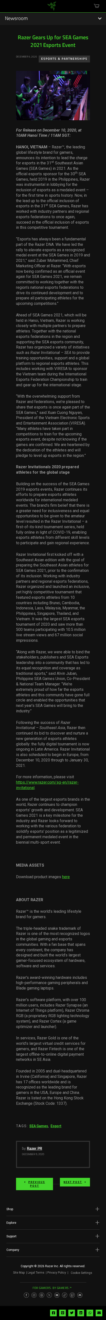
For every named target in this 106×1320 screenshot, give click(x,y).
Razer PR (34, 1149)
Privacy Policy (56, 1272)
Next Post (73, 1182)
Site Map (19, 1272)
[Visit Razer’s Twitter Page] (49, 1295)
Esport (56, 1126)
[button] (53, 1209)
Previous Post (36, 1184)
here (66, 876)
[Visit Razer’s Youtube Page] (56, 1295)
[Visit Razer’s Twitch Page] (72, 1295)
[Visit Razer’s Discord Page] (79, 1295)
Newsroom (16, 18)
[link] (52, 8)
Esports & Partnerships (64, 59)
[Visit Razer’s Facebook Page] (26, 1295)
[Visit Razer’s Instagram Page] (34, 1295)
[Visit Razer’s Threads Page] (41, 1295)
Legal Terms (36, 1272)
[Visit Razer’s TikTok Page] (64, 1295)
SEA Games (38, 1126)
